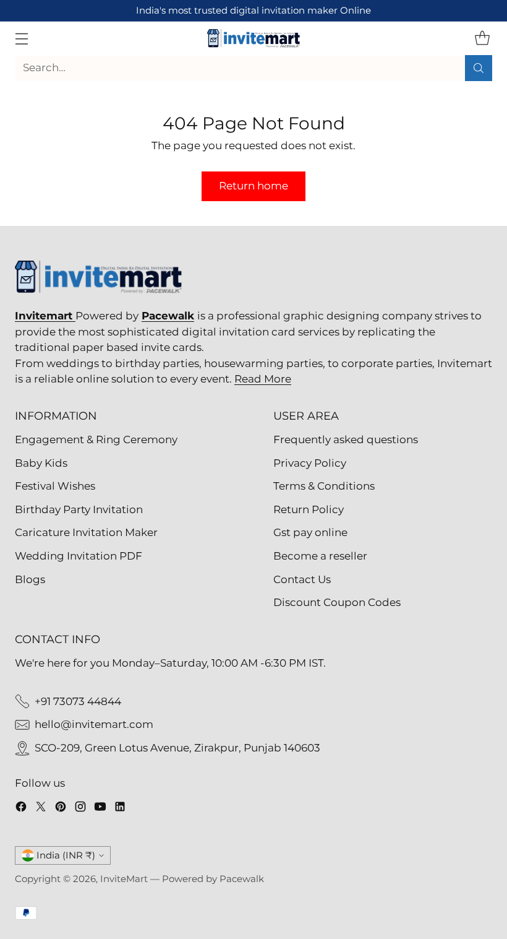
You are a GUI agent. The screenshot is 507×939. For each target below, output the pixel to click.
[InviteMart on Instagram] (80, 809)
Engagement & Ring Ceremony (96, 439)
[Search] (478, 68)
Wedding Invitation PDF (78, 556)
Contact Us (302, 579)
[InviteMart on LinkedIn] (120, 809)
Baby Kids (41, 463)
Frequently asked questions (345, 439)
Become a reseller (320, 556)
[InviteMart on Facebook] (21, 809)
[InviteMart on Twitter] (40, 809)
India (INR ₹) (65, 855)
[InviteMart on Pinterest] (60, 809)
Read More (262, 379)
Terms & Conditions (324, 486)
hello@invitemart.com (94, 724)
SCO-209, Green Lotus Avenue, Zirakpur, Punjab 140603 (177, 748)
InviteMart (124, 879)
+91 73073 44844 (78, 701)
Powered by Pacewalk (213, 879)
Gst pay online (310, 532)
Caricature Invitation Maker (86, 532)
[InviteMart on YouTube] (100, 809)
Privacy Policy (309, 463)
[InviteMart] (253, 38)
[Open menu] (21, 38)
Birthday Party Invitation (79, 509)
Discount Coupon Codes (337, 602)
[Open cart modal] (482, 38)
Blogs (30, 579)
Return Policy (308, 509)
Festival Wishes (55, 486)
